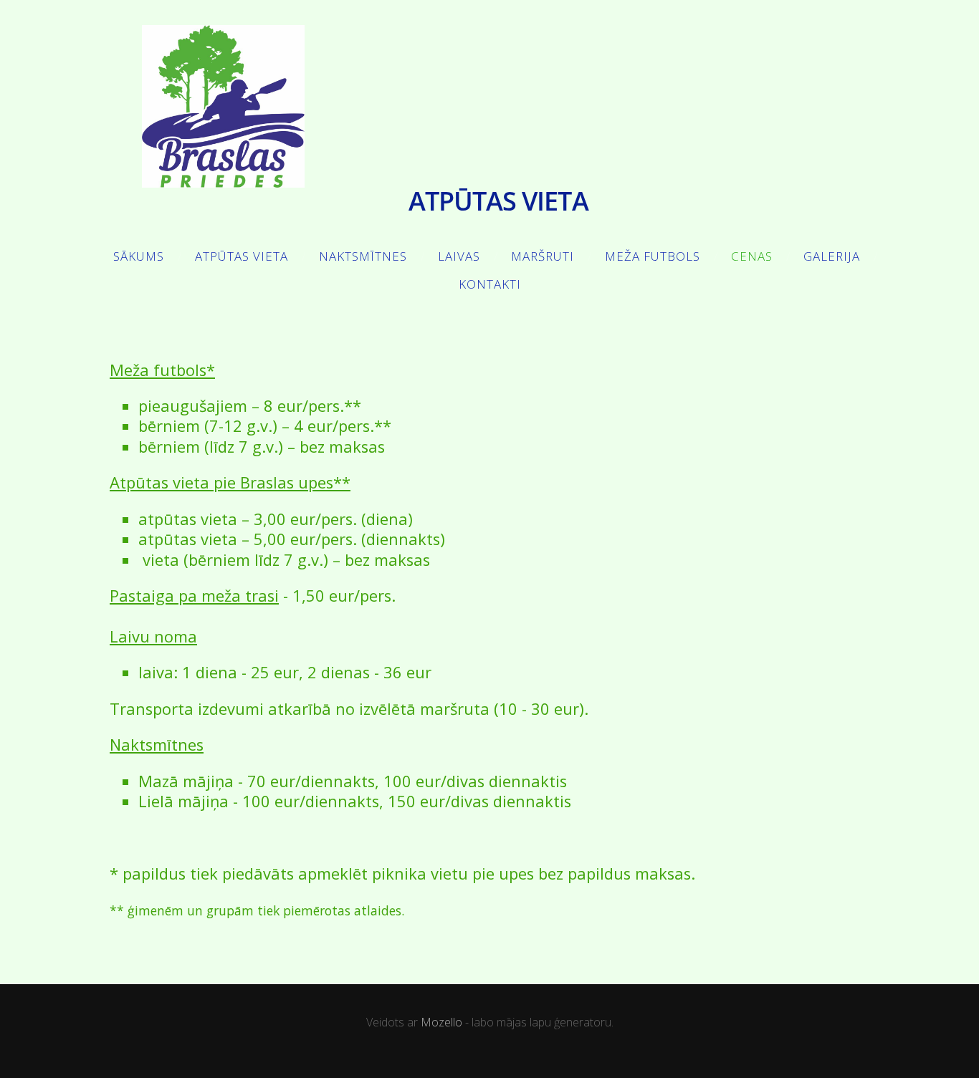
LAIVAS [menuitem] (459, 256)
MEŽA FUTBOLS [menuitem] (652, 256)
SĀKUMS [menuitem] (138, 256)
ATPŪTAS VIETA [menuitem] (241, 256)
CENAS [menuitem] (752, 256)
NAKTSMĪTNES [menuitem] (363, 256)
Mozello (441, 1022)
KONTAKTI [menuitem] (490, 284)
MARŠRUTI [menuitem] (542, 256)
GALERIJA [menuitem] (831, 256)
